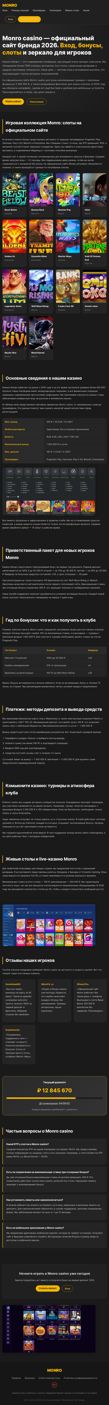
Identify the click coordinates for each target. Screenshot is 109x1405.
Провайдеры (39, 10)
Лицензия (30, 1378)
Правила (16, 1378)
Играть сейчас (13, 101)
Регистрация (36, 101)
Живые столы (72, 10)
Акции (86, 10)
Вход (10, 19)
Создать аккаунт (29, 19)
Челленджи (55, 10)
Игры (5, 10)
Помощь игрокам (20, 10)
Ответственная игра (49, 1378)
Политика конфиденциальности (80, 1378)
